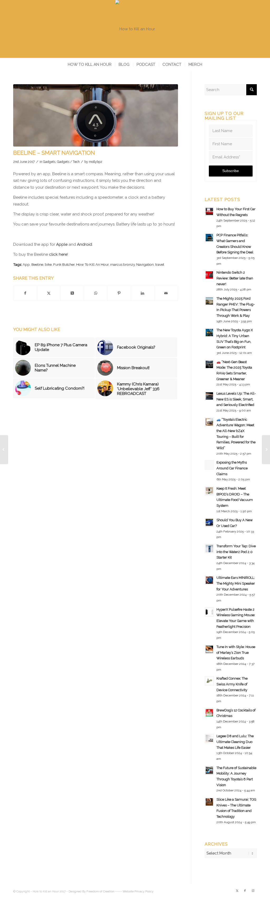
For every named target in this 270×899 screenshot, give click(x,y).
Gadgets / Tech (68, 162)
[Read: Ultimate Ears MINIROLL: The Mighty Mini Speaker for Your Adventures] (209, 580)
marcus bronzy (122, 264)
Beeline (37, 264)
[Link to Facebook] (245, 891)
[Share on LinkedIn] (142, 293)
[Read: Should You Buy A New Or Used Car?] (209, 522)
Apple (62, 244)
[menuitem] (89, 64)
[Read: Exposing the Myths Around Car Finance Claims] (209, 465)
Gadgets (49, 162)
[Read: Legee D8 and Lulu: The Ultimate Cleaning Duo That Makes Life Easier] (209, 738)
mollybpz (95, 162)
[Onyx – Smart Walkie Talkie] (266, 449)
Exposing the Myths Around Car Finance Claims (232, 468)
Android (84, 244)
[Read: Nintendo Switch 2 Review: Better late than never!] (209, 275)
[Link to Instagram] (253, 891)
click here (58, 254)
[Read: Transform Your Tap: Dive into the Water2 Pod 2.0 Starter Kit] (209, 548)
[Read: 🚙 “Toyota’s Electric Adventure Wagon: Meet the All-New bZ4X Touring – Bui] (209, 422)
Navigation (145, 264)
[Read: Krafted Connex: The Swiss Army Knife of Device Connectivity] (209, 681)
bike (48, 264)
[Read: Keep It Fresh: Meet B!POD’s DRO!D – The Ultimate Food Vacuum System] (209, 491)
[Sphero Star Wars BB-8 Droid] (4, 449)
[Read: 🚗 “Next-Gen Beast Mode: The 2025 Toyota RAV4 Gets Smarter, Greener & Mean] (209, 364)
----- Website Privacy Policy (134, 891)
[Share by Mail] (166, 293)
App (26, 264)
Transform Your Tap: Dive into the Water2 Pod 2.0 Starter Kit (236, 551)
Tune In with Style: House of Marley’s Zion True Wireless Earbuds (235, 652)
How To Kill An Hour (92, 264)
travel (159, 264)
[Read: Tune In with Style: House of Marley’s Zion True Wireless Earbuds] (209, 649)
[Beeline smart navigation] (95, 115)
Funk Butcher (64, 264)
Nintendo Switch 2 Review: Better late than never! (234, 278)
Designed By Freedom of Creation (91, 891)
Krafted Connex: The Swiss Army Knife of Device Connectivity (232, 684)
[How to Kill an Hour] (135, 29)
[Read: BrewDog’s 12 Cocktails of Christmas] (209, 712)
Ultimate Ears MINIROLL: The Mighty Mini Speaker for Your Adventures (235, 583)
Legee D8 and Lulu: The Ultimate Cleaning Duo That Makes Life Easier (235, 741)
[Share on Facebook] (25, 293)
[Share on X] (48, 293)
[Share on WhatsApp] (95, 293)
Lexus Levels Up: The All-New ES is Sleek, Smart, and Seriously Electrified (236, 399)
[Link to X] (237, 891)
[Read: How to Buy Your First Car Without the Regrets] (209, 211)
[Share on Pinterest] (119, 293)
